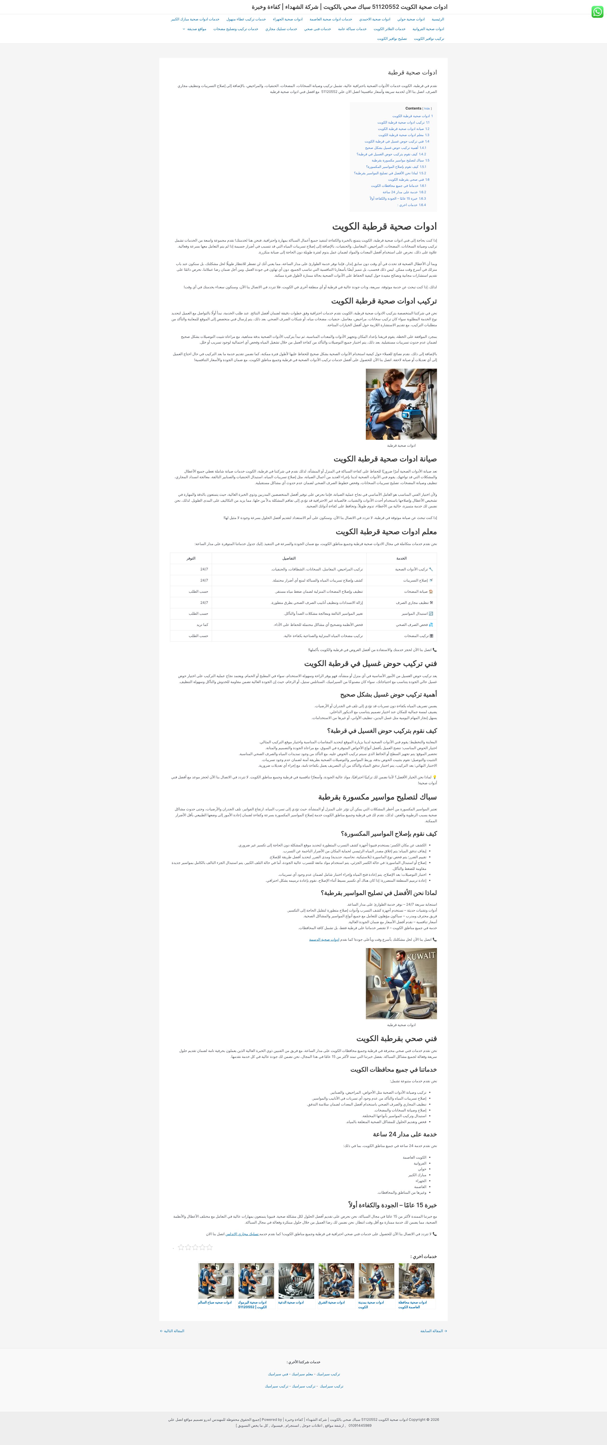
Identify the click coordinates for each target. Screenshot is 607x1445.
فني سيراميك (277, 1374)
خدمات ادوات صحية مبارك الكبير (195, 19)
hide (427, 108)
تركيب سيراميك (328, 1374)
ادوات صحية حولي (411, 19)
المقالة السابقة (433, 1331)
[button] (185, 29)
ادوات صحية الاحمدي (374, 19)
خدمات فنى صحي (317, 29)
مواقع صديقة (196, 29)
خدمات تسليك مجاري (281, 29)
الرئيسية (438, 19)
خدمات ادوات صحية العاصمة (331, 19)
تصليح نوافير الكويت (392, 38)
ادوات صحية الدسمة (324, 939)
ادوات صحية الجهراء (288, 19)
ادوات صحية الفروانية (428, 29)
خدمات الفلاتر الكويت (389, 29)
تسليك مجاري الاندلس (242, 1234)
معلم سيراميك (302, 1374)
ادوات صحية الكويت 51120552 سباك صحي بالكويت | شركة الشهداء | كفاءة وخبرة (350, 6)
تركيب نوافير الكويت (429, 38)
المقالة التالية (172, 1331)
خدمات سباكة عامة (352, 29)
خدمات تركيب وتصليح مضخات (235, 29)
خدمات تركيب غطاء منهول (246, 19)
